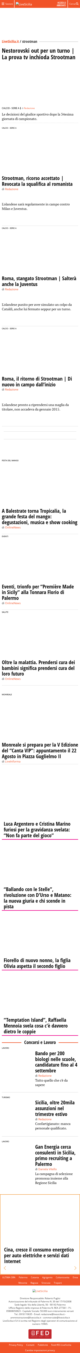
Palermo (23, 1277)
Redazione (29, 108)
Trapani (58, 1282)
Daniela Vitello (47, 1169)
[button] (4, 1268)
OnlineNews (13, 527)
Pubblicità (43, 1344)
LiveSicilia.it (10, 41)
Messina (22, 1282)
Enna (75, 1277)
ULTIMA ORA (8, 1277)
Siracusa (45, 1282)
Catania (35, 1277)
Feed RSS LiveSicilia (61, 1344)
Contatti (30, 1344)
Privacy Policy (16, 1344)
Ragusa (34, 1282)
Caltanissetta (62, 1277)
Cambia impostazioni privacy (40, 1350)
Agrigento (47, 1277)
